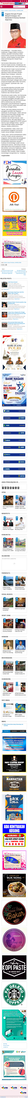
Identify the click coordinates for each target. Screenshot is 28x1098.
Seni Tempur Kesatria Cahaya (8, 507)
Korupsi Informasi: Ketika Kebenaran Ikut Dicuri (20, 694)
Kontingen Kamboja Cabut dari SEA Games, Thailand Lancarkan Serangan (20, 630)
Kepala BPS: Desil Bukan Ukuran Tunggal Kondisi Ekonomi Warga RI (7, 694)
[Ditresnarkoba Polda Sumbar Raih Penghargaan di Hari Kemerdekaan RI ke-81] (8, 666)
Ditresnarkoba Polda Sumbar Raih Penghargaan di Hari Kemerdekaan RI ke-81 (8, 673)
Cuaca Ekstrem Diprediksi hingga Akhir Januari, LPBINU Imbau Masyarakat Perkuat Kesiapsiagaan (8, 715)
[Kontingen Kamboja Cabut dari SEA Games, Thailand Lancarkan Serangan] (20, 623)
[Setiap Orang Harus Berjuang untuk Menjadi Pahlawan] (10, 521)
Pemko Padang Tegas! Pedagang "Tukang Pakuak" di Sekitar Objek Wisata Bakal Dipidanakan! (8, 588)
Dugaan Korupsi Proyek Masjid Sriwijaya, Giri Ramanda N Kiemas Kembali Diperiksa (15, 17)
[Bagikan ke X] (5, 265)
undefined (17, 283)
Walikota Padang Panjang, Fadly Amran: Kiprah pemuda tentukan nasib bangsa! (21, 528)
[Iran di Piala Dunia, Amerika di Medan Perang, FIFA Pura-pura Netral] (8, 623)
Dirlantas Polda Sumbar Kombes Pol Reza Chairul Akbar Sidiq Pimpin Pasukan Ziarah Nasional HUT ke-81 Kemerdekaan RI (20, 673)
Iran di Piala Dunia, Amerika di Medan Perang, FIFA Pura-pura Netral (7, 630)
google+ (25, 1)
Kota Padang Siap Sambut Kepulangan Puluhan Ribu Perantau (20, 588)
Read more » (6, 289)
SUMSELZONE (18, 262)
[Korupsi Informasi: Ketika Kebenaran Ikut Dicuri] (20, 687)
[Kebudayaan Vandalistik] (8, 602)
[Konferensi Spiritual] (20, 602)
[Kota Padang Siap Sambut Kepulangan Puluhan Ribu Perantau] (20, 581)
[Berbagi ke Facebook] (6, 265)
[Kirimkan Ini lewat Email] (2, 265)
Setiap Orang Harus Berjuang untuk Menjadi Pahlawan (9, 528)
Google (26, 1097)
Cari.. (26, 6)
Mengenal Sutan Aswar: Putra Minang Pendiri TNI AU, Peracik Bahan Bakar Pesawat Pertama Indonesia (8, 651)
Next (3, 502)
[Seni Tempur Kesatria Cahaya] (8, 500)
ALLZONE (22, 731)
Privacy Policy (6, 1045)
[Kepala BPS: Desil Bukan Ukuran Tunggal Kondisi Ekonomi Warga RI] (8, 687)
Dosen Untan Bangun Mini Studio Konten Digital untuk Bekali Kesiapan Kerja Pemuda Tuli (18, 549)
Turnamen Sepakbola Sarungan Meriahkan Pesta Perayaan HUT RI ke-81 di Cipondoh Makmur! (6, 549)
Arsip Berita (14, 731)
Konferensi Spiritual (20, 608)
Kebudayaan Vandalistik (6, 609)
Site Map (5, 1043)
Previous (26, 502)
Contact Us (5, 1047)
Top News (6, 731)
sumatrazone (3, 1097)
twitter (21, 1)
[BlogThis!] (3, 265)
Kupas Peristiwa (10, 262)
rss (27, 1)
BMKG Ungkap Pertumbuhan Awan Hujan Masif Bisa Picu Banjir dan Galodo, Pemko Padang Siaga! (20, 715)
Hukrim (5, 262)
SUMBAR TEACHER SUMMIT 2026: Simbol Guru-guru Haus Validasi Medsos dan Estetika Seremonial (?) (20, 507)
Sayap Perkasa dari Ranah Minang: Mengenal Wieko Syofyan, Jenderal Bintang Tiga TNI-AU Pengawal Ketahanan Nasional (20, 651)
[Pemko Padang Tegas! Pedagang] (8, 581)
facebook (23, 1)
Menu (1, 6)
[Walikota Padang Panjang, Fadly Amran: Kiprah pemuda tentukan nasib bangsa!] (22, 521)
